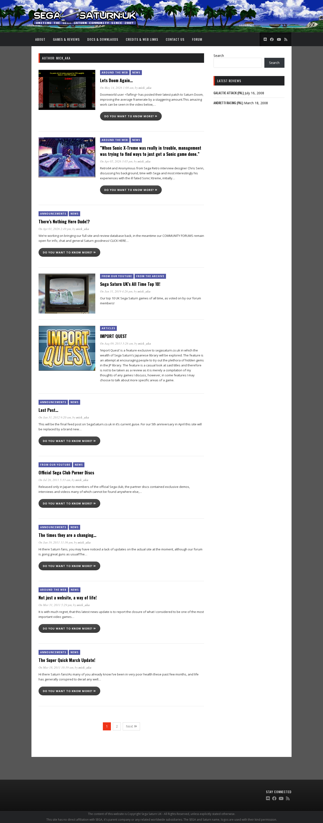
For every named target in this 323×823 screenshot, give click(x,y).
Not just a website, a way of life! (68, 597)
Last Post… (48, 410)
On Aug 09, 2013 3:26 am (116, 343)
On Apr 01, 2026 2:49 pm (55, 229)
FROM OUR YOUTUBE (117, 276)
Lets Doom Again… (116, 80)
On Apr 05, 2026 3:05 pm (116, 161)
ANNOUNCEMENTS (53, 213)
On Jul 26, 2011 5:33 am (54, 480)
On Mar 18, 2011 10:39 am (56, 667)
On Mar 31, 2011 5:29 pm (55, 605)
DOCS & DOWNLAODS (102, 39)
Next (130, 726)
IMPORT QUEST (113, 336)
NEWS (136, 72)
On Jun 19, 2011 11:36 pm (56, 542)
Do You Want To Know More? (129, 116)
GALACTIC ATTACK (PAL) (229, 92)
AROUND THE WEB (115, 72)
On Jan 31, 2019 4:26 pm (116, 291)
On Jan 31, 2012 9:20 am (55, 417)
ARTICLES (108, 328)
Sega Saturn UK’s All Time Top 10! (130, 284)
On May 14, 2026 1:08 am (116, 87)
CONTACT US (175, 39)
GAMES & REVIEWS (66, 39)
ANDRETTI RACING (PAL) (228, 102)
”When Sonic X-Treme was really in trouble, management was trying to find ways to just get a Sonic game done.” (150, 151)
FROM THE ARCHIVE (150, 276)
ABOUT (40, 39)
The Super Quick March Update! (67, 660)
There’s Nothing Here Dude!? (64, 221)
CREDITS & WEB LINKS (142, 39)
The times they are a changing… (67, 535)
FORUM (197, 39)
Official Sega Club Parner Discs (66, 472)
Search (219, 55)
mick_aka (145, 87)
